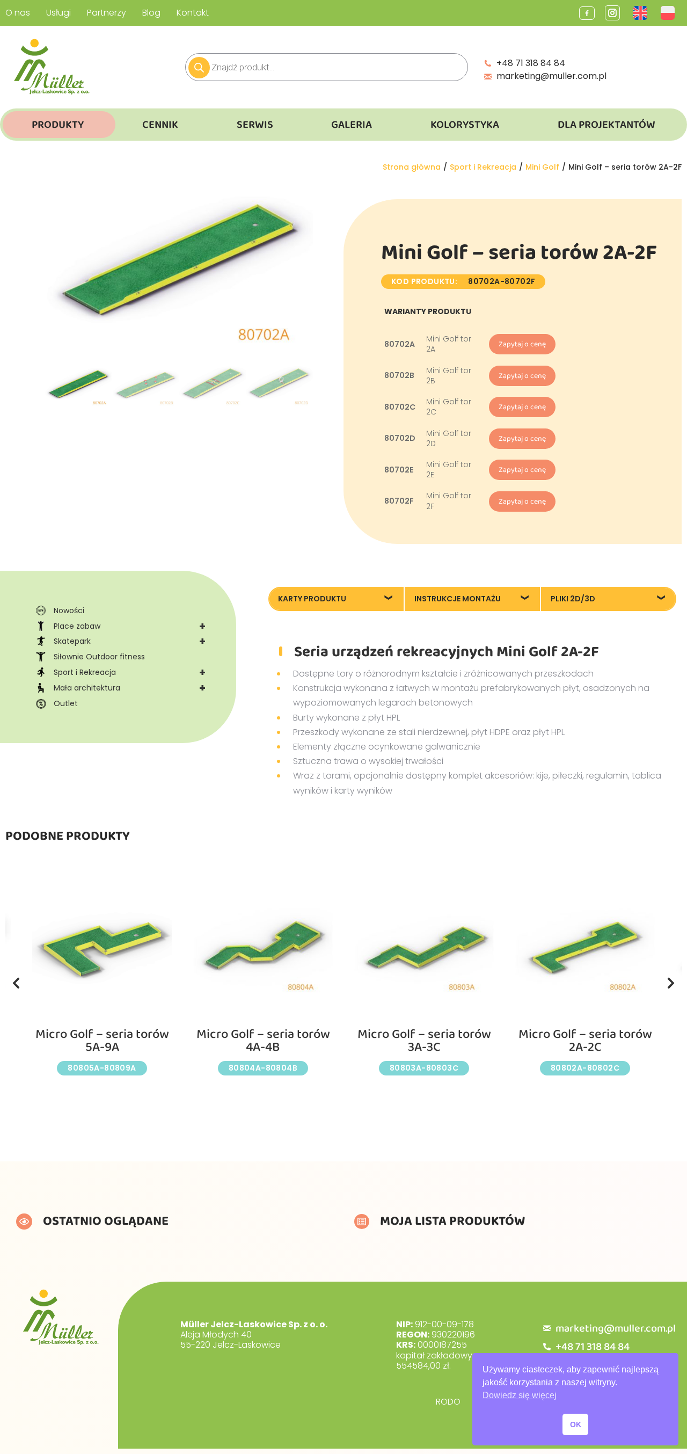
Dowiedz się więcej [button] (520, 1395)
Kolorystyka (464, 124)
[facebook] (587, 13)
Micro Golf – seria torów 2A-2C (585, 1041)
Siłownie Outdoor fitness (99, 656)
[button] (16, 983)
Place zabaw (130, 626)
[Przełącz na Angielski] (641, 13)
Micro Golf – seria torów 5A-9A (102, 1041)
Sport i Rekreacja (130, 672)
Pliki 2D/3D (573, 598)
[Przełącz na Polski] (669, 13)
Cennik (160, 124)
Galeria (351, 124)
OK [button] (575, 1424)
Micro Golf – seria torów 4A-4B (263, 1041)
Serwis (255, 124)
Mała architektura (130, 687)
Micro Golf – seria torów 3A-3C (424, 1041)
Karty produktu (312, 598)
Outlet (66, 703)
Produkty (58, 124)
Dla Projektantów (606, 124)
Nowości (69, 610)
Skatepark (130, 641)
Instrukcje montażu (457, 598)
